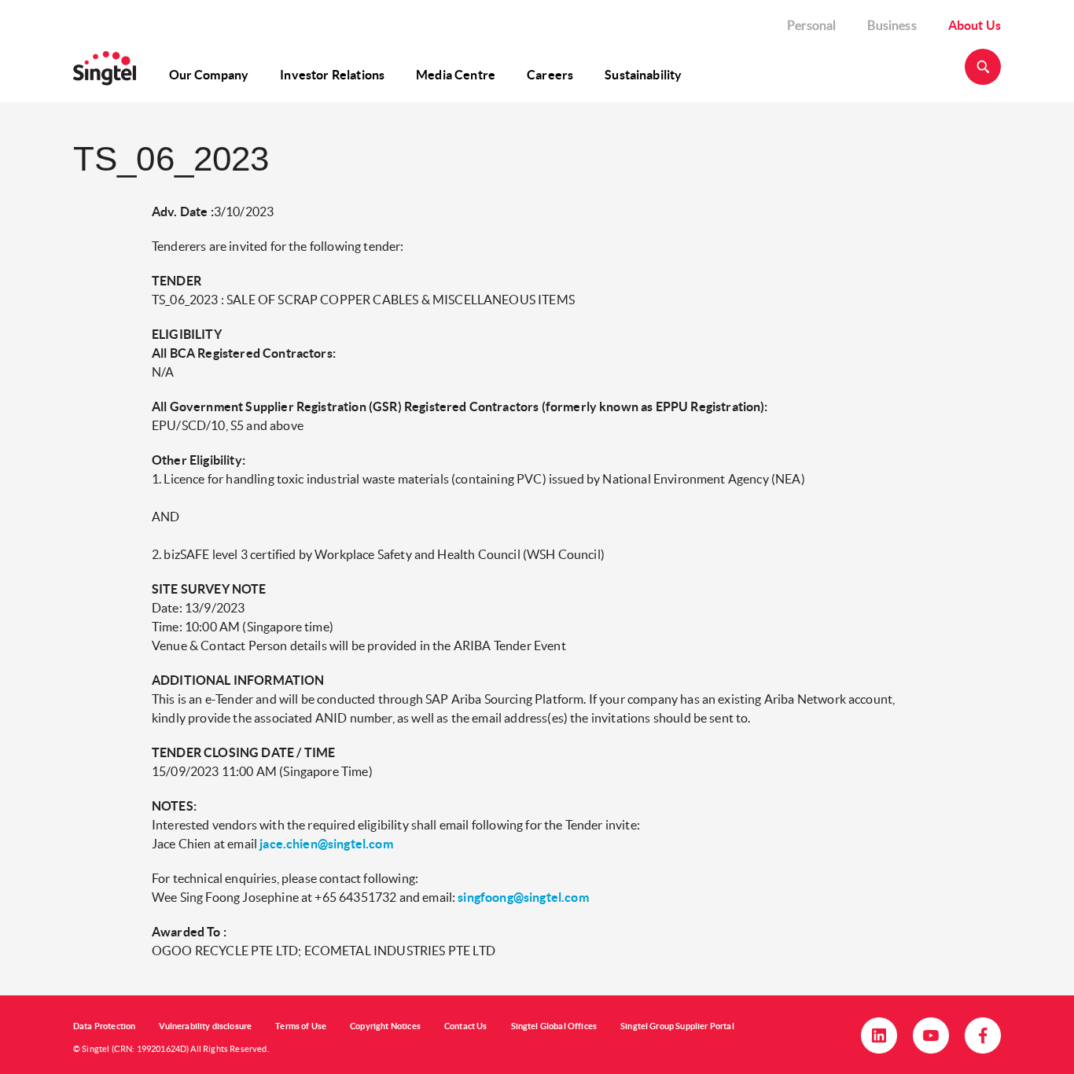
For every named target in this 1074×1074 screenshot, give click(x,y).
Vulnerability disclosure (205, 1026)
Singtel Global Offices (554, 1026)
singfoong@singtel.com (523, 897)
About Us (974, 25)
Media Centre (455, 75)
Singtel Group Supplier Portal (677, 1026)
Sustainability (643, 75)
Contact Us (465, 1026)
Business (891, 25)
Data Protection (104, 1026)
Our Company (209, 75)
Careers (550, 75)
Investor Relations (332, 75)
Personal (811, 25)
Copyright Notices (385, 1026)
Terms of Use (300, 1026)
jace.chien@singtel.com (326, 844)
